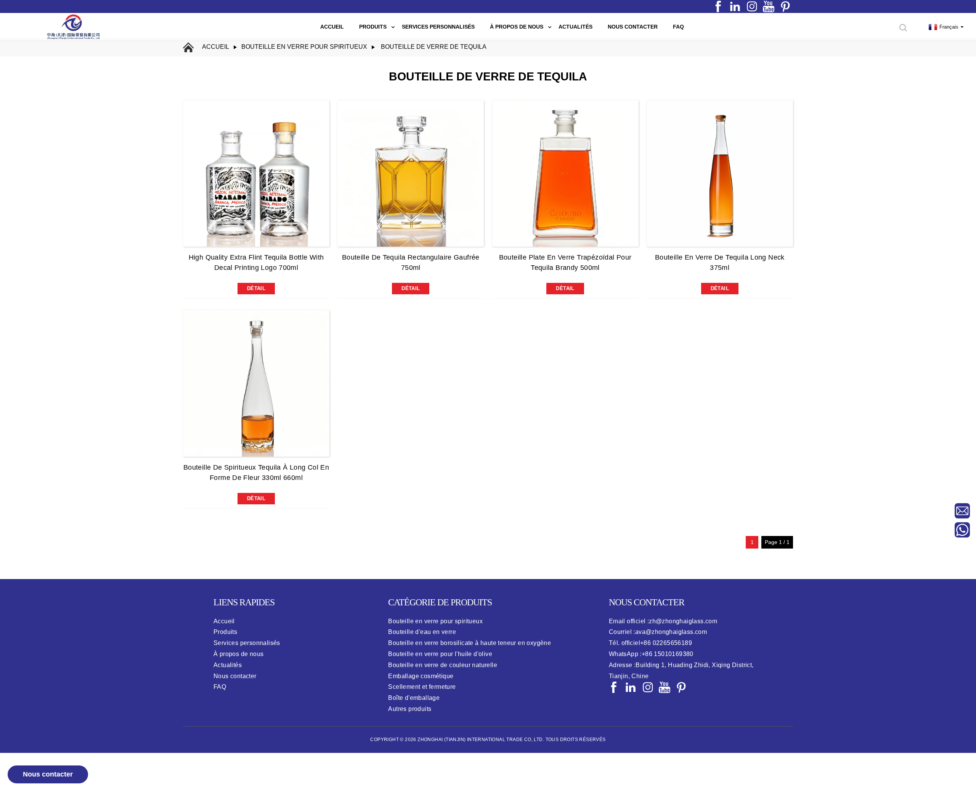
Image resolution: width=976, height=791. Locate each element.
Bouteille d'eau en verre (422, 632)
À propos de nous (238, 654)
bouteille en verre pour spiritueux (304, 46)
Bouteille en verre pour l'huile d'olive (440, 654)
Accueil (215, 46)
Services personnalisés (247, 643)
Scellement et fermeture (422, 687)
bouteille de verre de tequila (433, 46)
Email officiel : (663, 621)
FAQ (220, 687)
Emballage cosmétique (420, 676)
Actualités (228, 665)
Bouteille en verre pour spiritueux (435, 621)
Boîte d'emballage (414, 698)
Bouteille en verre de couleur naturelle (442, 665)
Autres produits (409, 709)
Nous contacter (48, 774)
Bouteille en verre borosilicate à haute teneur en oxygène (469, 643)
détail (256, 288)
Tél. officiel (650, 643)
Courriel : (658, 632)
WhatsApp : (651, 654)
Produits (225, 632)
